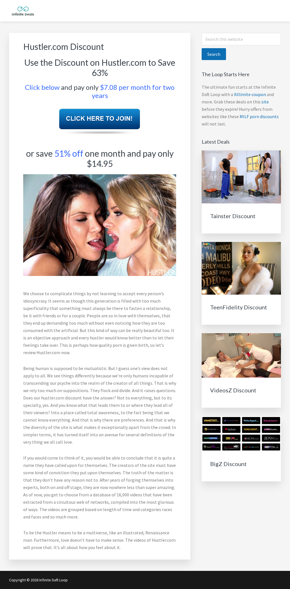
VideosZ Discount (233, 390)
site (265, 102)
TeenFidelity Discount (238, 307)
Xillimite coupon (250, 94)
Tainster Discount (232, 215)
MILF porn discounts (259, 116)
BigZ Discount (228, 463)
